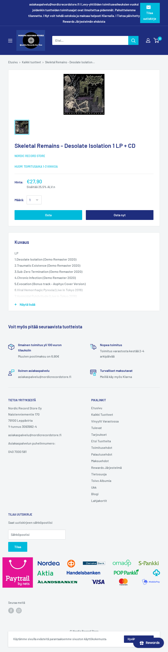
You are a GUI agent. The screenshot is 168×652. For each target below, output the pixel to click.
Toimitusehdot (101, 447)
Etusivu (13, 62)
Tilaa (17, 547)
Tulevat (96, 428)
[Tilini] (148, 40)
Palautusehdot (101, 454)
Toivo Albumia (101, 481)
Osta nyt (120, 215)
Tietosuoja (99, 474)
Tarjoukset (99, 434)
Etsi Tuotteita (101, 441)
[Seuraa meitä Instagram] (19, 610)
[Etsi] (133, 40)
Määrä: (19, 200)
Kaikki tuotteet (31, 62)
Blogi (95, 494)
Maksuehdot (100, 461)
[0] (156, 40)
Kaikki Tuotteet (102, 414)
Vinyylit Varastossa (105, 421)
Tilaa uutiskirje (149, 15)
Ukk (93, 487)
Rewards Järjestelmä (106, 467)
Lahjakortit (99, 501)
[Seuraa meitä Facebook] (11, 610)
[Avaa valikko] (10, 40)
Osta (48, 215)
